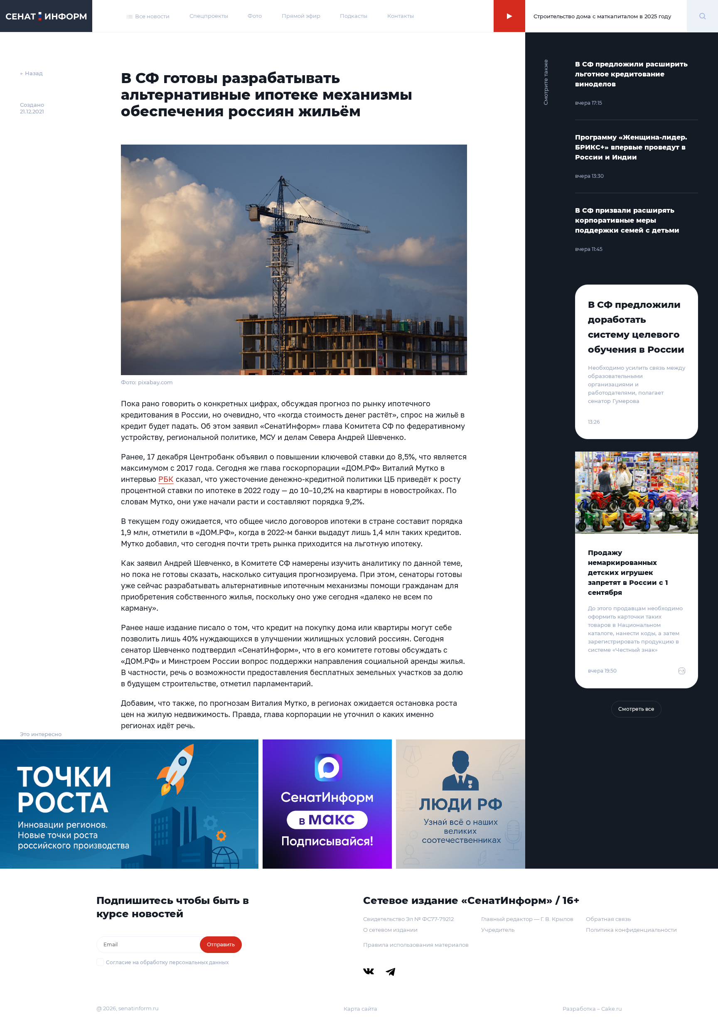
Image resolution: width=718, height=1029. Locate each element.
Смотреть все (636, 709)
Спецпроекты (208, 15)
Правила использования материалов (416, 944)
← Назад (31, 73)
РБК (166, 479)
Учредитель (497, 929)
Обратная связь (608, 919)
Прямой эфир (301, 15)
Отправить (221, 944)
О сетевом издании (390, 929)
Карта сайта (360, 1008)
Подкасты (353, 15)
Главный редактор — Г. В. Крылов (527, 919)
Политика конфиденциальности (631, 929)
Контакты (400, 15)
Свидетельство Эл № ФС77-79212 (408, 919)
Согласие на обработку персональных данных (167, 962)
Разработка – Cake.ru (592, 1008)
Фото (255, 15)
